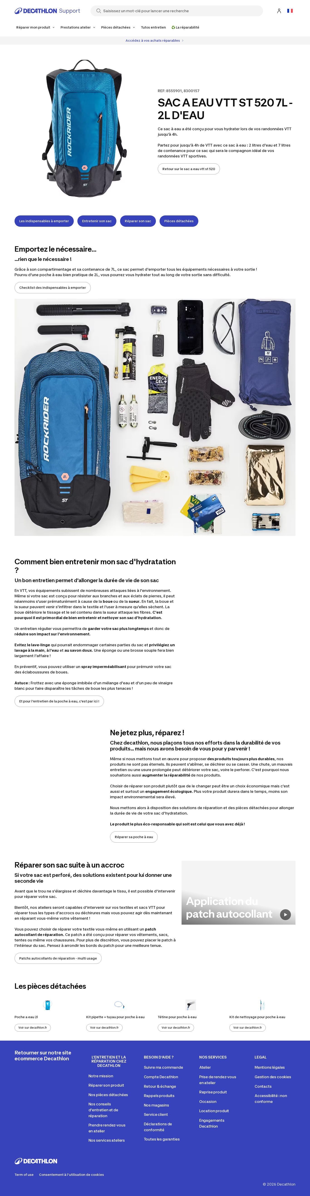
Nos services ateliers (107, 1140)
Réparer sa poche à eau (134, 837)
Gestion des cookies (273, 1077)
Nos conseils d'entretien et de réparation (103, 1110)
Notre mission (101, 1076)
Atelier (205, 1067)
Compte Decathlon (161, 1077)
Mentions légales (270, 1067)
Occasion (208, 1101)
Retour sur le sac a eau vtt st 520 (188, 169)
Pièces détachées (179, 221)
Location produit (214, 1111)
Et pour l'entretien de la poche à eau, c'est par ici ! (59, 701)
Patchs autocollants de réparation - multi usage (58, 958)
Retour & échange (160, 1086)
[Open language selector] (290, 10)
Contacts (263, 1086)
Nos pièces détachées (108, 1094)
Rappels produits (159, 1095)
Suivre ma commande (163, 1067)
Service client (156, 1114)
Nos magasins (156, 1105)
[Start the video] (285, 914)
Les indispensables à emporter (44, 221)
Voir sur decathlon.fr (32, 1027)
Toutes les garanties (162, 1139)
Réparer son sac (138, 221)
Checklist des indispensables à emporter (52, 287)
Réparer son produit (106, 1085)
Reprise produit (213, 1092)
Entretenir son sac (97, 221)
